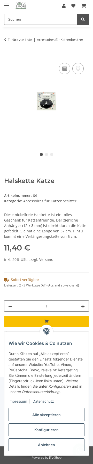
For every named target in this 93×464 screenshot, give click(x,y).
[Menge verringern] (10, 306)
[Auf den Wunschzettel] (78, 68)
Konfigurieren (46, 430)
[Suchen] (83, 19)
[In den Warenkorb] (8, 56)
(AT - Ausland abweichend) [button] (60, 285)
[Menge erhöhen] (83, 306)
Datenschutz (43, 401)
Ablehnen (46, 445)
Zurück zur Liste (20, 39)
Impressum (18, 401)
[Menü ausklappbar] (6, 3)
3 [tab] (51, 154)
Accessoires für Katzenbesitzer (49, 200)
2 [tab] (46, 154)
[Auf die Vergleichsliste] (64, 68)
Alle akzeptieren (46, 415)
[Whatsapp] (80, 451)
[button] (63, 6)
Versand (46, 259)
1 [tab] (41, 154)
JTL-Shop (55, 457)
